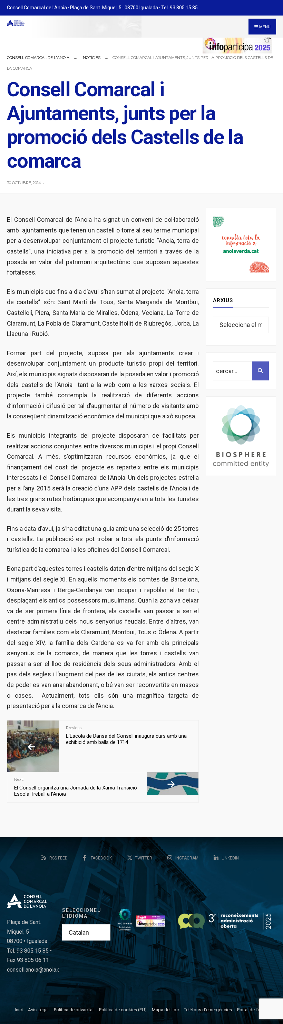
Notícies (91, 57)
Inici (19, 1009)
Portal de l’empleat (255, 1009)
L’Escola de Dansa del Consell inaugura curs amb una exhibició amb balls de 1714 (126, 735)
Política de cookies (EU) (123, 1009)
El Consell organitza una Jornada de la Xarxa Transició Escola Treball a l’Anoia (75, 787)
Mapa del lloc (165, 1009)
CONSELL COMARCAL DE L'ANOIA (38, 57)
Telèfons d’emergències (208, 1009)
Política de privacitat (74, 1009)
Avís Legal (38, 1009)
